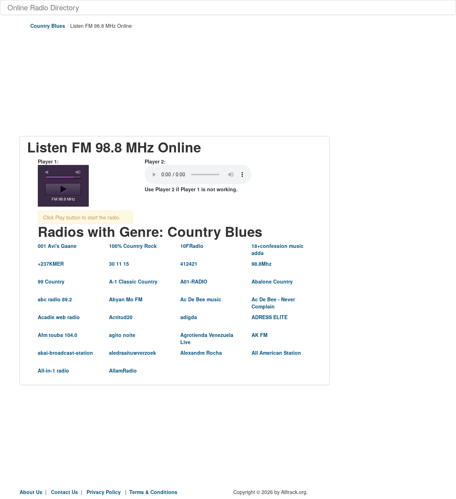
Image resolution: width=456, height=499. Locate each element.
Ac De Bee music (200, 299)
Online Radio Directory (43, 7)
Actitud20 (121, 317)
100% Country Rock (133, 245)
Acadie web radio (59, 317)
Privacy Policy (104, 491)
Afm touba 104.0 (57, 334)
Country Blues (47, 25)
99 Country (51, 281)
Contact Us (64, 491)
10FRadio (191, 245)
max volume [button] (78, 172)
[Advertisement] (175, 86)
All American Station (276, 352)
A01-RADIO (193, 281)
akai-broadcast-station (65, 352)
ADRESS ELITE (269, 317)
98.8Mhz (261, 263)
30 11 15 (119, 263)
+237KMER (51, 263)
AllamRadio (123, 370)
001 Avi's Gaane (57, 245)
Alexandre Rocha (201, 352)
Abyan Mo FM (125, 299)
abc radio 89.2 (55, 299)
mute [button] (48, 172)
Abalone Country (272, 281)
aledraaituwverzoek (132, 352)
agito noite (122, 334)
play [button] (63, 189)
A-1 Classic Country (133, 281)
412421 (188, 263)
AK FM (260, 334)
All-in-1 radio (53, 370)
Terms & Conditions (153, 491)
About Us (31, 491)
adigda (188, 317)
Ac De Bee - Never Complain (273, 303)
